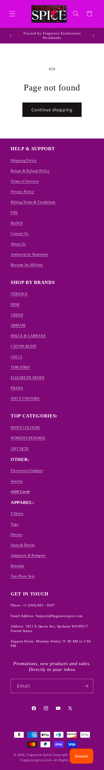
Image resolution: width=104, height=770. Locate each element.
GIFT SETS (20, 449)
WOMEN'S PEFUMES (28, 438)
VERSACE (19, 294)
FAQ (14, 212)
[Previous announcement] (10, 35)
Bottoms (17, 566)
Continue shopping (52, 109)
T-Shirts (17, 513)
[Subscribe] (86, 686)
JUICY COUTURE (25, 398)
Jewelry (17, 481)
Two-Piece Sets (23, 576)
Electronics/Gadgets (27, 470)
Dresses (17, 534)
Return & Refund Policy (30, 171)
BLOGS (17, 223)
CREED (17, 315)
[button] (12, 14)
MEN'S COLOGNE (25, 427)
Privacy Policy (22, 191)
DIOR (15, 304)
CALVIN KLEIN (23, 346)
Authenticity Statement (29, 254)
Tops (14, 524)
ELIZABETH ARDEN (28, 378)
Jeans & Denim (23, 545)
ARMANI (18, 325)
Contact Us (20, 233)
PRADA (17, 388)
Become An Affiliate (27, 265)
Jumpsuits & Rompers (28, 555)
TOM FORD (20, 367)
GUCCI (16, 357)
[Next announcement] (93, 35)
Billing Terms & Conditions (33, 202)
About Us (18, 244)
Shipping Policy (24, 160)
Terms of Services (25, 181)
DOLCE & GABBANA (28, 336)
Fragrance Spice (39, 754)
